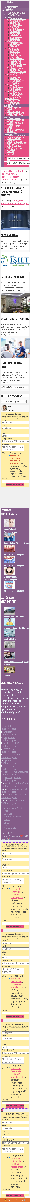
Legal (6, 822)
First (3, 425)
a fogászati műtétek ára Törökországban (15, 202)
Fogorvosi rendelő (10, 173)
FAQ (6, 811)
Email (5, 433)
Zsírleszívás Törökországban (9, 733)
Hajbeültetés (9, 98)
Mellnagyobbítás (16, 18)
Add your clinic (12, 157)
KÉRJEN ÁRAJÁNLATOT (15, 484)
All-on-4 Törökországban (14, 590)
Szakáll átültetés (13, 104)
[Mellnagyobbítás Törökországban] (9, 573)
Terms (7, 819)
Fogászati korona (13, 126)
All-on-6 (10, 131)
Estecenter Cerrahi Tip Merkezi (16, 627)
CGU (3, 454)
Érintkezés (10, 154)
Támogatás (8, 134)
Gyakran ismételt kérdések (17, 143)
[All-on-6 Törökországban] (9, 551)
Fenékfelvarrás (15, 63)
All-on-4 (10, 129)
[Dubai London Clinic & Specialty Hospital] (9, 658)
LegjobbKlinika (7, 2)
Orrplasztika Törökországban (9, 739)
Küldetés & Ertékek (14, 146)
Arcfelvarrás (15, 46)
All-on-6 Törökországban (14, 554)
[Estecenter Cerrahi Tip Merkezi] (9, 625)
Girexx (6, 650)
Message (5, 444)
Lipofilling (14, 47)
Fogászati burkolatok (15, 116)
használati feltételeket (15, 456)
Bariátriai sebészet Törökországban (14, 796)
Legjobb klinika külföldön (13, 171)
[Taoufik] (9, 672)
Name (5, 1010)
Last (3, 430)
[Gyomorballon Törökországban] (9, 540)
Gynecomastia (15, 103)
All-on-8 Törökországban (14, 565)
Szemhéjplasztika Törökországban (11, 530)
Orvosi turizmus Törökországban (12, 802)
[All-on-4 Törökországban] (9, 588)
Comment (6, 1189)
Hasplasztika (15, 40)
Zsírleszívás (14, 34)
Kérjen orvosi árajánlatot (16, 130)
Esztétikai (7, 17)
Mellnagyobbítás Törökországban (10, 578)
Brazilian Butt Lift (17, 37)
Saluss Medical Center (15, 318)
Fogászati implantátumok (16, 120)
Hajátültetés (11, 109)
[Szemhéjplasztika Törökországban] (9, 526)
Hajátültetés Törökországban (9, 727)
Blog (8, 160)
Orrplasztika (15, 16)
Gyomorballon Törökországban (16, 543)
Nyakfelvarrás (15, 89)
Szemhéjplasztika (16, 43)
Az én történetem (10, 14)
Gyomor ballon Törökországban (9, 762)
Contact (8, 813)
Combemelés (14, 60)
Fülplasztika (14, 83)
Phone (4, 478)
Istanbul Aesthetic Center (14, 616)
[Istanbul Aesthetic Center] (9, 613)
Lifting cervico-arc (17, 73)
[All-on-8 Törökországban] (9, 562)
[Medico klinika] (9, 636)
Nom (4, 420)
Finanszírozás (12, 133)
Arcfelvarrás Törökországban (9, 750)
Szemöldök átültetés (14, 114)
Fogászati (7, 117)
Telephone (7, 438)
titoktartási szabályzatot (15, 462)
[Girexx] (9, 647)
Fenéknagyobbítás (16, 69)
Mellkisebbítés (15, 90)
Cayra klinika (9, 235)
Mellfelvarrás (15, 31)
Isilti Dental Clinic (12, 277)
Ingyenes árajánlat (13, 808)
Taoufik (7, 675)
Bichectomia (14, 86)
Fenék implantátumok (18, 71)
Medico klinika (10, 639)
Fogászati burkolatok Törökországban (12, 756)
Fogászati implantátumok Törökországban (14, 773)
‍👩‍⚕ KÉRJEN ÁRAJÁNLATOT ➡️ (15, 1200)
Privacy (7, 825)
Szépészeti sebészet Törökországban (14, 784)
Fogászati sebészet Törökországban (10, 178)
